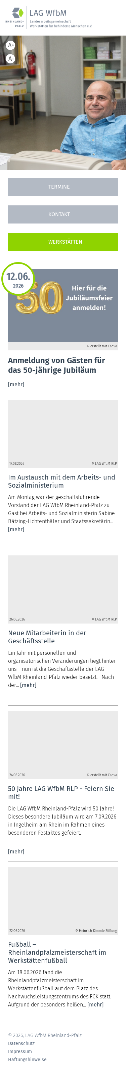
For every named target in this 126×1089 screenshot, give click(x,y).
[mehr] (16, 384)
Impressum (20, 1051)
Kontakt (59, 214)
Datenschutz (21, 1043)
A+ (11, 45)
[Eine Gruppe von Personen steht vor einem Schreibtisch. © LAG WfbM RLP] (63, 430)
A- (11, 58)
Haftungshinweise (27, 1059)
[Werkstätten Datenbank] (63, 242)
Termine (59, 187)
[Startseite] (48, 21)
